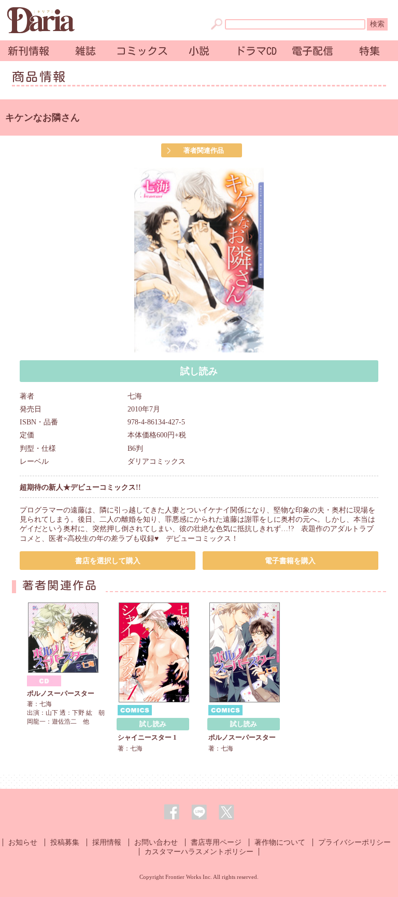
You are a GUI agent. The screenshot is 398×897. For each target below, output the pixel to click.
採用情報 (106, 842)
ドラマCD (256, 51)
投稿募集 (64, 842)
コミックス (142, 51)
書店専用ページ (216, 842)
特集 (369, 51)
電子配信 (312, 51)
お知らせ (22, 842)
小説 (199, 51)
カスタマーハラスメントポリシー (199, 852)
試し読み (199, 371)
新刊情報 (28, 51)
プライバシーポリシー (354, 842)
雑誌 (85, 51)
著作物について (279, 842)
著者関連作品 (203, 150)
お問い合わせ (156, 842)
